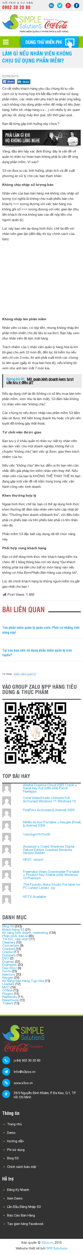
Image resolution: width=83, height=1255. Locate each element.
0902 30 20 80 (16, 7)
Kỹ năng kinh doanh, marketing (25, 933)
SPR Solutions (57, 1248)
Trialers (7, 1003)
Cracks (7, 952)
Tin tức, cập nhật (15, 939)
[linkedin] (51, 5)
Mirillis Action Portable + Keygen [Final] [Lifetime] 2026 (52, 823)
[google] (68, 5)
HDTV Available (34, 896)
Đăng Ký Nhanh (18, 1190)
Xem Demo (15, 1198)
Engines (8, 961)
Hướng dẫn (15, 1141)
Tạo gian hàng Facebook (25, 1224)
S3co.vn (47, 1242)
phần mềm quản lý (25, 674)
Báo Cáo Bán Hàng (21, 1215)
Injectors (8, 974)
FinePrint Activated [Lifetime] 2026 (48, 810)
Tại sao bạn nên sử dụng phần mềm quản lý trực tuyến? (37, 652)
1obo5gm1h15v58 (36, 834)
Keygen (7, 977)
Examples (9, 965)
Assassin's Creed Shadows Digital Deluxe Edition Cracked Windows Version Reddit (48, 850)
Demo (11, 1133)
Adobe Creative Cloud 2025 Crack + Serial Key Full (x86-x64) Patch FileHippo (50, 788)
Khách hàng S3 (13, 929)
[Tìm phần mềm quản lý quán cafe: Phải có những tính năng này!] (41, 621)
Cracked (8, 949)
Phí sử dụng (16, 1150)
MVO (6, 987)
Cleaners (8, 942)
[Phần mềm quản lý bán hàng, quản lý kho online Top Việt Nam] (35, 31)
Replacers (9, 997)
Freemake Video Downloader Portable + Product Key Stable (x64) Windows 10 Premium (51, 875)
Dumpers (9, 955)
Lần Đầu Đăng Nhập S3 (24, 1207)
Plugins (7, 994)
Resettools (10, 1000)
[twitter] (59, 5)
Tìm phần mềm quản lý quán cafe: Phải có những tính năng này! (40, 630)
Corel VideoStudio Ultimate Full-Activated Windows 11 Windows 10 (49, 799)
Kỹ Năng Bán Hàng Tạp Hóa (23, 981)
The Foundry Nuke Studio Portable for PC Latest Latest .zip (51, 886)
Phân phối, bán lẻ (15, 936)
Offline (7, 990)
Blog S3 (8, 926)
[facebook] (76, 5)
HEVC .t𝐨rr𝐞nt (33, 859)
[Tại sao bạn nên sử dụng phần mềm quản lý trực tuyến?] (41, 643)
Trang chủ (14, 1124)
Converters (10, 945)
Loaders (8, 984)
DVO (5, 958)
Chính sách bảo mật (21, 1167)
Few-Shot (9, 968)
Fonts (6, 971)
